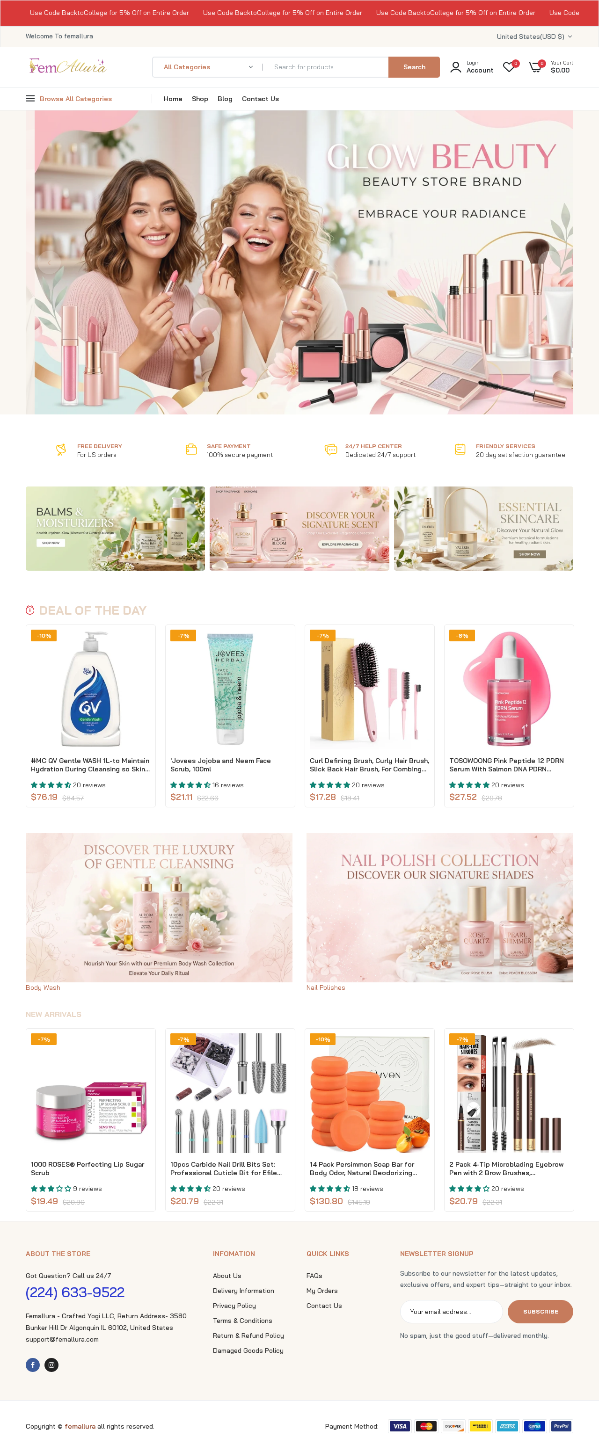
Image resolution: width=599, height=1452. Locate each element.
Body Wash (43, 987)
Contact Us (260, 98)
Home (173, 98)
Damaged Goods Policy (248, 1350)
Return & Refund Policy (248, 1335)
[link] (115, 528)
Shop (200, 98)
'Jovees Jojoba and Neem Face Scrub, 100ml (220, 764)
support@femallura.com (62, 1339)
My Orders (322, 1290)
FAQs (314, 1275)
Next (550, 262)
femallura (81, 1426)
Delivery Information (243, 1290)
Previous (49, 262)
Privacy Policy (234, 1305)
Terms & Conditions (242, 1320)
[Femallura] (68, 72)
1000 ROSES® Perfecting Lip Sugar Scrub (87, 1168)
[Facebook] (33, 1365)
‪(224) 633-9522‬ (75, 1292)
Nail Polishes (326, 987)
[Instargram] (51, 1365)
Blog (225, 98)
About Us (227, 1275)
